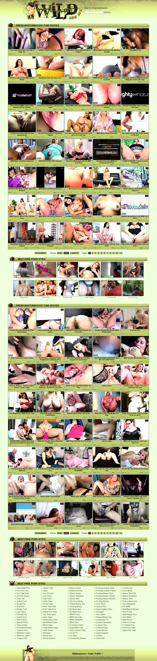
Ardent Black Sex (50, 620)
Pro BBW (126, 607)
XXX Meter (127, 617)
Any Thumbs (111, 577)
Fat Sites (73, 636)
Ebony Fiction (75, 588)
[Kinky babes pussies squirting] (22, 522)
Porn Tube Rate (49, 607)
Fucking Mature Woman (106, 599)
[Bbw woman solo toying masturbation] (107, 495)
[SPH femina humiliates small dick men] (50, 467)
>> (121, 253)
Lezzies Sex (128, 588)
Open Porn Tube (129, 630)
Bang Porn (24, 297)
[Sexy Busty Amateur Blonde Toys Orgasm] (22, 242)
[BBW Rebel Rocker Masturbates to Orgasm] (78, 48)
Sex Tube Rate (67, 279)
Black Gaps (48, 625)
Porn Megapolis (129, 604)
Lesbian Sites (101, 625)
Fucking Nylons (102, 601)
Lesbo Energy (101, 628)
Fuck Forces (133, 297)
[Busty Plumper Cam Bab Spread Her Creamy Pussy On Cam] (22, 495)
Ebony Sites (75, 599)
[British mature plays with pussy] (78, 412)
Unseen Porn (111, 559)
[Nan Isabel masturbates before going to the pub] (135, 132)
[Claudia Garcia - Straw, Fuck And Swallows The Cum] (135, 384)
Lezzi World (127, 591)
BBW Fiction (75, 614)
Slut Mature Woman (131, 609)
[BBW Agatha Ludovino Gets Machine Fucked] (107, 48)
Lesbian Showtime (103, 622)
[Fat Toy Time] (78, 242)
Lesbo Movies (101, 630)
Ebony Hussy (75, 593)
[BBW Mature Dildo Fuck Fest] (107, 132)
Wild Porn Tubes (133, 559)
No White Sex (75, 612)
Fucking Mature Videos (105, 596)
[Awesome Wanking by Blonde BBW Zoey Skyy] (78, 159)
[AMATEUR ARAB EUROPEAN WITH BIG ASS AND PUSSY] (107, 356)
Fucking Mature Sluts (104, 593)
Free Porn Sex (45, 279)
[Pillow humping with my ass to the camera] (50, 329)
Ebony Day (47, 636)
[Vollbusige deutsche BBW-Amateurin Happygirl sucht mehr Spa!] (135, 76)
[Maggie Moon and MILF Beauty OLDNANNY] (50, 522)
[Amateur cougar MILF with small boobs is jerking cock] (135, 495)
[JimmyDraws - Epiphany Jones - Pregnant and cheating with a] (50, 356)
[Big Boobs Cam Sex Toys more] (50, 76)
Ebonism (46, 633)
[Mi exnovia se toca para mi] (78, 187)
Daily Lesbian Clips (78, 630)
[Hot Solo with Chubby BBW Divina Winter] (22, 76)
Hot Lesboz (100, 614)
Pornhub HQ (111, 297)
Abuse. (54, 660)
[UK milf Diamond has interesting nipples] (50, 132)
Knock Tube (48, 604)
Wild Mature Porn (130, 614)
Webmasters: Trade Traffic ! (87, 653)
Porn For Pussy (129, 622)
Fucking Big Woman (78, 638)
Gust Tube (47, 599)
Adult (89, 577)
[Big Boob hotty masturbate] (78, 76)
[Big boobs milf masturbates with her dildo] (135, 242)
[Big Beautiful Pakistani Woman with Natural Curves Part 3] (107, 522)
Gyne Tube (47, 601)
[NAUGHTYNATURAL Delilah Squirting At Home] (22, 187)
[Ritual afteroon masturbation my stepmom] (135, 187)
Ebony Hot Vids (76, 591)
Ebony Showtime (77, 596)
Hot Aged (100, 612)
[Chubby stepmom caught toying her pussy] (78, 522)
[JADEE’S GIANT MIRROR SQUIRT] (50, 48)
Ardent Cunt (133, 279)
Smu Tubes (48, 617)
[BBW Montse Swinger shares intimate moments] (107, 76)
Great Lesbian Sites (104, 609)
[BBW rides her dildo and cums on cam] (107, 467)
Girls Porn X (127, 620)
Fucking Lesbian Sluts (105, 588)
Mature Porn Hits (129, 593)
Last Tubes (89, 297)
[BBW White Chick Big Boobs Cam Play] (107, 412)
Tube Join (111, 279)
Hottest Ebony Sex (77, 604)
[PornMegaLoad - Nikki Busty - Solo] (22, 412)
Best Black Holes (50, 622)
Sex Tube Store (49, 614)
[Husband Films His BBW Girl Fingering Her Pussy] (107, 159)
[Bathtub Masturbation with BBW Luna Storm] (135, 215)
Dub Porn (45, 297)
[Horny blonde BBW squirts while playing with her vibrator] (22, 104)
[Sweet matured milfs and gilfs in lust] (107, 187)
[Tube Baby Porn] (135, 48)
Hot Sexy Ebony (76, 601)
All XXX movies (89, 279)
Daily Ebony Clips (50, 628)
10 (117, 253)
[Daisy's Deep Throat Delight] (50, 495)
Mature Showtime (130, 596)
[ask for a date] (107, 439)
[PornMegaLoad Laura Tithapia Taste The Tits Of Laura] (78, 215)
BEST (60, 253)
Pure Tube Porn (49, 609)
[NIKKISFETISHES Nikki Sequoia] (50, 159)
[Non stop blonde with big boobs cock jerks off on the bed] (78, 132)
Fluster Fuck (67, 297)
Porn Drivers (24, 559)
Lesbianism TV (102, 620)
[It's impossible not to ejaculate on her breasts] (107, 104)
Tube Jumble (67, 559)
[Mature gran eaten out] (78, 495)
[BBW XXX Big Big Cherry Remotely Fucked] (50, 439)
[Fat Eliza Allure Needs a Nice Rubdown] (22, 467)
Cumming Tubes (76, 625)
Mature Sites (128, 599)
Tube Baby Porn (24, 279)
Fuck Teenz (101, 604)
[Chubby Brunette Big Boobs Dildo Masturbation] (22, 329)
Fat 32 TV (74, 633)
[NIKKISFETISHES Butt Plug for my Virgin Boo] (78, 329)
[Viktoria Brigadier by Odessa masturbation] (50, 412)
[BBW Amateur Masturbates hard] (135, 356)
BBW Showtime (76, 620)
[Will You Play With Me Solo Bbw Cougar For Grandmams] (78, 356)
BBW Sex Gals (76, 617)
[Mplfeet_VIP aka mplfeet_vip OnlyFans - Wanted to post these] (50, 384)
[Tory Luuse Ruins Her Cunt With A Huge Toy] (22, 48)
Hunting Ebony (76, 607)
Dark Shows (48, 630)
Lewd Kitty (100, 638)
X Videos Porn (128, 625)
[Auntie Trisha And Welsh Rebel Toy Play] (78, 384)
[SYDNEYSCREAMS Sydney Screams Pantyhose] (135, 159)
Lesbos (99, 636)
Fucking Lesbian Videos (106, 591)
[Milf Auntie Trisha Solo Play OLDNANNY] (78, 467)
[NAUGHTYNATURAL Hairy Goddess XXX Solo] (135, 104)
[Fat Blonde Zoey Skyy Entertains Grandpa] (50, 242)
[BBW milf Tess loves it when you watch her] (135, 439)
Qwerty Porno (46, 559)
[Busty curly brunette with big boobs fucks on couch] (135, 412)
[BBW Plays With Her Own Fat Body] (78, 439)
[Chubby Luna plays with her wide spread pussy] (22, 132)
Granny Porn (101, 607)
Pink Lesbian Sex (130, 601)
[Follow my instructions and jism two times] (50, 104)
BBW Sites (74, 622)
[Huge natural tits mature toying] (22, 356)
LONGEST (74, 253)
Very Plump (127, 612)
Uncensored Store (89, 559)
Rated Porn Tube (50, 612)
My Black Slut (75, 609)
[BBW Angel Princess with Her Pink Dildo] (107, 242)
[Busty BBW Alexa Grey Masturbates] (78, 104)
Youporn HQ (45, 577)
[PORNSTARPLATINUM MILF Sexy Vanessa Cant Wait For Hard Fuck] (22, 439)
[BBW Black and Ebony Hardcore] (22, 159)
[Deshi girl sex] (107, 215)
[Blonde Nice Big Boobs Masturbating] (135, 467)
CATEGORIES (40, 253)
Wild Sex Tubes (24, 577)
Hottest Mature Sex (104, 617)
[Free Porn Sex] (135, 329)
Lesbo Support (102, 633)
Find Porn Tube (129, 628)
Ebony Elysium (49, 638)
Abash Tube (67, 577)
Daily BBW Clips (76, 628)
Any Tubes (133, 577)
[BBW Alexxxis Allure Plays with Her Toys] (22, 215)
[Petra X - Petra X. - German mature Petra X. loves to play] (22, 384)
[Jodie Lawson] (107, 384)
